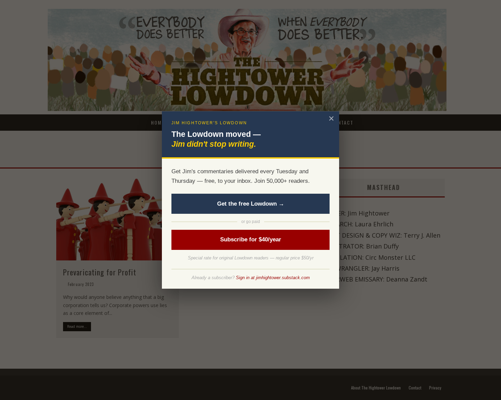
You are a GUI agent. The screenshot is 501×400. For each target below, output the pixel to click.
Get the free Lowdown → (250, 204)
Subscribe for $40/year (250, 239)
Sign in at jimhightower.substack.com (273, 277)
